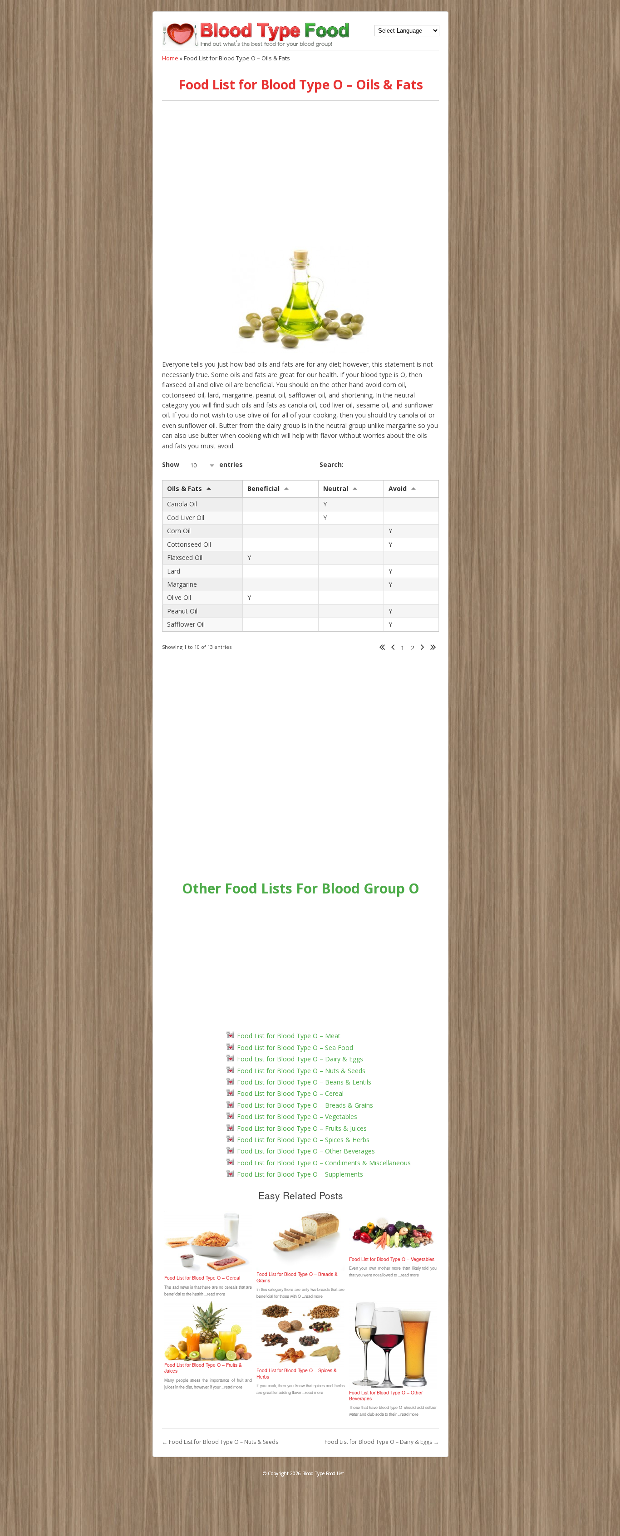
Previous (393, 648)
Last (433, 648)
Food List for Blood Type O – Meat (288, 1035)
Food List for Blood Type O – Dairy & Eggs (300, 1059)
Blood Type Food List (323, 1473)
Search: (332, 464)
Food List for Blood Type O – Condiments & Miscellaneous (324, 1162)
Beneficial (263, 488)
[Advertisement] (300, 173)
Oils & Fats (184, 488)
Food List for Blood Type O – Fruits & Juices (302, 1128)
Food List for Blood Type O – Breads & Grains (305, 1105)
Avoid (398, 488)
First (382, 648)
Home (170, 58)
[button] (199, 465)
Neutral (335, 488)
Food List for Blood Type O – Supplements (300, 1174)
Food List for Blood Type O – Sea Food (295, 1047)
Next (422, 648)
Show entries (202, 464)
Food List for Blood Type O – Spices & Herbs (303, 1139)
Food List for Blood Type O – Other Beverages (306, 1151)
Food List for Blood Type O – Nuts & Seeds (301, 1070)
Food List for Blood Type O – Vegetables (297, 1116)
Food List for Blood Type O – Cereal (290, 1093)
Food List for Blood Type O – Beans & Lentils (304, 1082)
